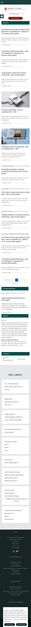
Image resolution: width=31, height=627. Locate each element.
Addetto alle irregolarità (10, 480)
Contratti (7, 389)
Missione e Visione (9, 490)
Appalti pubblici (8, 399)
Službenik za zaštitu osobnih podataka (14, 475)
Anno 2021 (23, 341)
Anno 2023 (10, 341)
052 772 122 (16, 543)
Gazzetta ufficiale (9, 432)
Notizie (6, 447)
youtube (17, 551)
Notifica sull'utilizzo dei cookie (12, 472)
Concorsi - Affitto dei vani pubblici (13, 420)
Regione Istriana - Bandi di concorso (13, 386)
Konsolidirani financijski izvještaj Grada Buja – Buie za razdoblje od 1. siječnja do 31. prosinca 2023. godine (15, 239)
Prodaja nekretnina (9, 414)
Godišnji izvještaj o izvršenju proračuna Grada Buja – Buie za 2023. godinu (15, 216)
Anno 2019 (10, 343)
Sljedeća (15, 283)
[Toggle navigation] (2, 2)
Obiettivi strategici (9, 493)
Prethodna (8, 280)
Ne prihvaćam (21, 624)
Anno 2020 (4, 343)
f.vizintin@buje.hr (17, 566)
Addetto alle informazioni (11, 478)
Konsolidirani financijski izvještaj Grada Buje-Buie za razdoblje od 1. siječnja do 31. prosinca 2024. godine (15, 32)
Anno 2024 (4, 341)
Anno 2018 (16, 343)
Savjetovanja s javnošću (10, 441)
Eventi (6, 450)
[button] (2, 16)
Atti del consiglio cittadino (11, 462)
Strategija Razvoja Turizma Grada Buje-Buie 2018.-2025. (16, 500)
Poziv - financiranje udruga (11, 383)
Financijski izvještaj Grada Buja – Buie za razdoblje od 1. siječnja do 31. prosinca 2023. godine (14, 261)
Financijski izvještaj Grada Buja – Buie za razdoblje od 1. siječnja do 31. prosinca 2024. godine (14, 53)
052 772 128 (16, 541)
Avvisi (6, 444)
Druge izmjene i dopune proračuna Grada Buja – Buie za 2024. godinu (13, 74)
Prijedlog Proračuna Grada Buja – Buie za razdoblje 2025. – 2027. (14, 148)
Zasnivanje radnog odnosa (11, 402)
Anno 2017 (23, 343)
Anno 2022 (16, 341)
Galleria (6, 516)
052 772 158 (16, 545)
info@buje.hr (17, 547)
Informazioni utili (9, 519)
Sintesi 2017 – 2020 (17, 345)
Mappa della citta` (9, 513)
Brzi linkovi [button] (15, 18)
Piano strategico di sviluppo (11, 496)
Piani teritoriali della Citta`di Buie (12, 429)
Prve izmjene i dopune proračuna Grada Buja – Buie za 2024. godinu (15, 193)
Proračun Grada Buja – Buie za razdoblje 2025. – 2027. (12, 111)
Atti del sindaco (8, 459)
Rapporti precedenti (6, 345)
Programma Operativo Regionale (13, 510)
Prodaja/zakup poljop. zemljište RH (13, 417)
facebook (14, 551)
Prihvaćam (10, 624)
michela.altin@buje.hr (17, 573)
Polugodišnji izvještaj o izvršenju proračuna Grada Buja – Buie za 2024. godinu (14, 171)
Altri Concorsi (8, 404)
